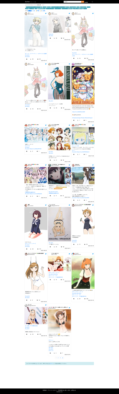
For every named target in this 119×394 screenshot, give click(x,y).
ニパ (36, 8)
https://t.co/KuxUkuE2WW (83, 197)
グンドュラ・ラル (58, 8)
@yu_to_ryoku (54, 254)
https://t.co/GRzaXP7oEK (35, 148)
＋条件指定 (86, 2)
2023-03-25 (91, 121)
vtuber (78, 7)
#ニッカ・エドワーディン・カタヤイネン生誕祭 (36, 53)
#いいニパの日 (75, 146)
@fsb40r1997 (77, 165)
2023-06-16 (67, 109)
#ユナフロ (27, 145)
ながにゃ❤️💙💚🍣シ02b (33, 124)
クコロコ (77, 253)
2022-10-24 (44, 197)
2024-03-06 (91, 59)
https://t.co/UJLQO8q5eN (36, 193)
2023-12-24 (44, 110)
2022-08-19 (91, 201)
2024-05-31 (44, 60)
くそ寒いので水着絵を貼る (77, 8)
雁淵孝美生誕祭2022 (41, 8)
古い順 (33, 10)
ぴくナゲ (53, 204)
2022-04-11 (67, 248)
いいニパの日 (32, 8)
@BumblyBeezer (78, 64)
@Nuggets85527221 (55, 205)
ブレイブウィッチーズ (50, 8)
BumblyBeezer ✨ (79, 63)
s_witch (27, 8)
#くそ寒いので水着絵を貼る (31, 325)
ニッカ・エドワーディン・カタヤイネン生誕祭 (34, 7)
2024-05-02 (67, 39)
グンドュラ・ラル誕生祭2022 (67, 8)
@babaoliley (54, 64)
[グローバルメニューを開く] (92, 1)
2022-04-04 (44, 301)
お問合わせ (73, 390)
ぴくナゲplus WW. (55, 63)
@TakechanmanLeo (51, 308)
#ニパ (73, 150)
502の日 (48, 7)
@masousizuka (31, 64)
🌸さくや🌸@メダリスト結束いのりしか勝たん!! (58, 307)
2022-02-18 (44, 335)
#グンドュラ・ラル (53, 275)
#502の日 (51, 34)
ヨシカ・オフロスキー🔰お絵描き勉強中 (83, 204)
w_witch (44, 7)
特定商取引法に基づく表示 (64, 390)
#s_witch (27, 147)
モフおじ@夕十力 (55, 253)
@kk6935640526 (78, 205)
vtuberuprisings (73, 7)
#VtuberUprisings (76, 117)
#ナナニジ (51, 340)
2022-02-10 (67, 354)
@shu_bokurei (30, 205)
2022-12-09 (67, 161)
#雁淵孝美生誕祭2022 (30, 192)
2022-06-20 (44, 250)
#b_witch (27, 55)
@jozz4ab (30, 125)
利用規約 (45, 390)
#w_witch (27, 56)
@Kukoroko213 (78, 254)
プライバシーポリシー (52, 390)
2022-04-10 (91, 245)
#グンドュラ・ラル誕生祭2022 (56, 277)
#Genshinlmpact (88, 117)
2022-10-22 (67, 197)
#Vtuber (83, 117)
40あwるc (77, 164)
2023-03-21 (44, 152)
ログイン (52, 363)
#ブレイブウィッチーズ (30, 243)
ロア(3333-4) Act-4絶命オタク (58, 164)
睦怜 (29, 204)
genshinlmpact (83, 7)
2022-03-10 (67, 281)
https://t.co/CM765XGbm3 (83, 152)
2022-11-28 (91, 155)
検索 (83, 1)
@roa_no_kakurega (55, 165)
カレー (29, 12)
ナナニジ (85, 8)
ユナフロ (88, 7)
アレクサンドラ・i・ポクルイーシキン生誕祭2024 (60, 7)
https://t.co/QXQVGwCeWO (78, 111)
